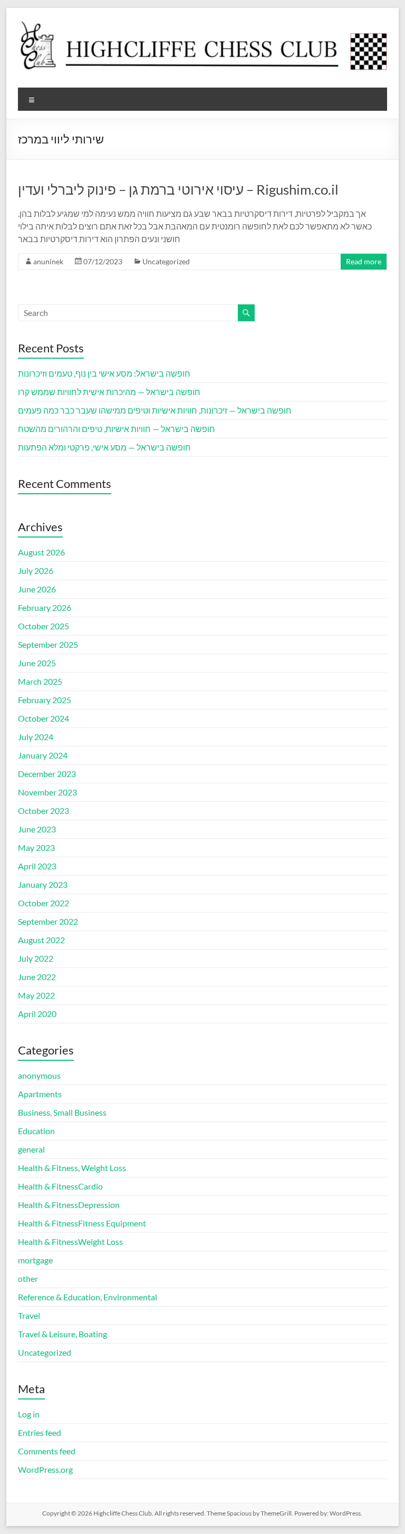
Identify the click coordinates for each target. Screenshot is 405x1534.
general (31, 1149)
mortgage (35, 1260)
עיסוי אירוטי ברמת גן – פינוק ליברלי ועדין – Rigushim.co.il (178, 189)
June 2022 (37, 977)
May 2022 (36, 995)
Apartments (40, 1094)
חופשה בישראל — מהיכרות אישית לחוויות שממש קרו (109, 392)
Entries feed (39, 1432)
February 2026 (44, 607)
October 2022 (43, 903)
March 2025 (40, 681)
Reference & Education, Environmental (87, 1297)
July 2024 (35, 737)
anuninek (48, 261)
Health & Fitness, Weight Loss (72, 1168)
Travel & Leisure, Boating (62, 1334)
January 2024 (43, 755)
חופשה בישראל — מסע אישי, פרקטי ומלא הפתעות (104, 447)
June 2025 (37, 663)
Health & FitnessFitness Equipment (82, 1223)
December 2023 (47, 774)
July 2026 (35, 570)
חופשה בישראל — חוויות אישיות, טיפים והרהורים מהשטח (116, 429)
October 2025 (43, 626)
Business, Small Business (62, 1112)
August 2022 (41, 940)
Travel (29, 1315)
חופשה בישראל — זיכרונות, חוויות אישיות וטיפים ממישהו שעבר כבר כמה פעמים (155, 410)
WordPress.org (45, 1469)
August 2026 (41, 552)
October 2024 (43, 718)
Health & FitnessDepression (69, 1205)
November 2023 (47, 792)
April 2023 (37, 866)
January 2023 (43, 884)
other (28, 1278)
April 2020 (37, 1014)
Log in (29, 1414)
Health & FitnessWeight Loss (70, 1241)
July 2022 (35, 958)
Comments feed (46, 1451)
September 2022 (48, 921)
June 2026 (37, 589)
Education (36, 1131)
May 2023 (36, 847)
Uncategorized (166, 261)
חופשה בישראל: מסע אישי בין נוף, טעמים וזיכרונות (104, 373)
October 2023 (43, 811)
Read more (363, 261)
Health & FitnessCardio (60, 1186)
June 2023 (37, 829)
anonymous (39, 1075)
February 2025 (44, 700)
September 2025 (48, 644)
